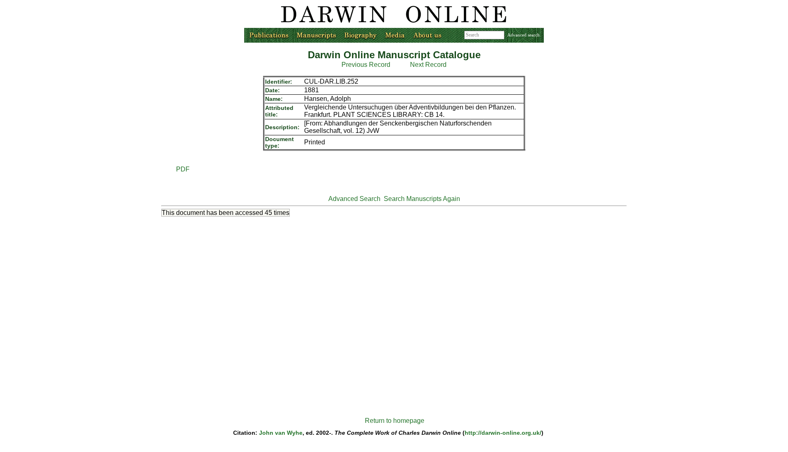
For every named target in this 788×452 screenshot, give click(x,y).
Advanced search (523, 34)
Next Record (428, 64)
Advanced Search (354, 198)
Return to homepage (394, 420)
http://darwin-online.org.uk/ (503, 432)
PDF (183, 169)
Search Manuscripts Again (422, 198)
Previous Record (365, 64)
